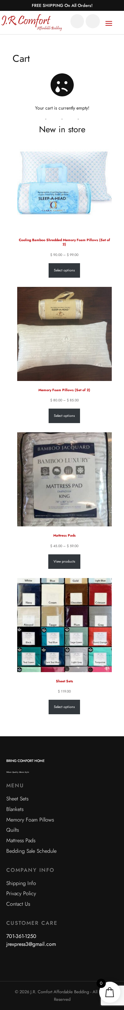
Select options (64, 270)
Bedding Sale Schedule (31, 851)
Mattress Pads (20, 840)
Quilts (12, 830)
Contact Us (18, 904)
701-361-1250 (21, 936)
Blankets (14, 809)
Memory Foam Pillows (30, 819)
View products (64, 561)
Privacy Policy (21, 893)
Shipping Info (21, 883)
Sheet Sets (17, 798)
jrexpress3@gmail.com (31, 944)
